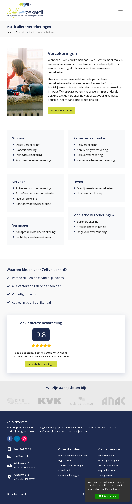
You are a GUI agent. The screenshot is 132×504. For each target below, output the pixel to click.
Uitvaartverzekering (90, 193)
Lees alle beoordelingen (41, 364)
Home (10, 32)
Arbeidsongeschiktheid (91, 227)
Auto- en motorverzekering (33, 188)
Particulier (21, 32)
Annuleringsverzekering (92, 150)
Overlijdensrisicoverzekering (95, 188)
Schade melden (106, 455)
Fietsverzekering (26, 199)
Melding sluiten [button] (107, 496)
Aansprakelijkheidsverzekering (36, 232)
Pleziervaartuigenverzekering (96, 160)
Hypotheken (65, 460)
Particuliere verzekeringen (72, 455)
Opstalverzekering (28, 145)
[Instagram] (24, 439)
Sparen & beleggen (68, 475)
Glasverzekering (26, 150)
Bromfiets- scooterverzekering (35, 193)
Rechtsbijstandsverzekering (33, 237)
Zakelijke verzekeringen (71, 465)
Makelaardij (64, 470)
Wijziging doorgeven (109, 460)
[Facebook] (10, 439)
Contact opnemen (108, 465)
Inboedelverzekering (29, 155)
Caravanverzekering (90, 155)
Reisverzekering (87, 145)
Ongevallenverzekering (92, 232)
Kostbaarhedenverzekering (33, 160)
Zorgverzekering (87, 222)
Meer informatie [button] (113, 488)
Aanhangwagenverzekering (33, 204)
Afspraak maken (107, 470)
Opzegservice (105, 475)
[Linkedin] (17, 439)
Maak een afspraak (61, 110)
